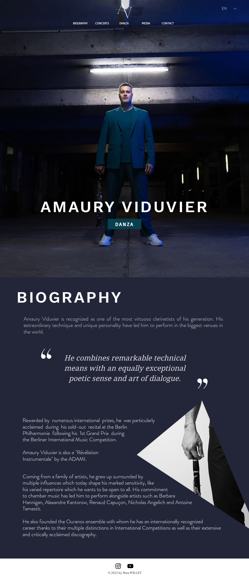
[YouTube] (130, 566)
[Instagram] (118, 566)
